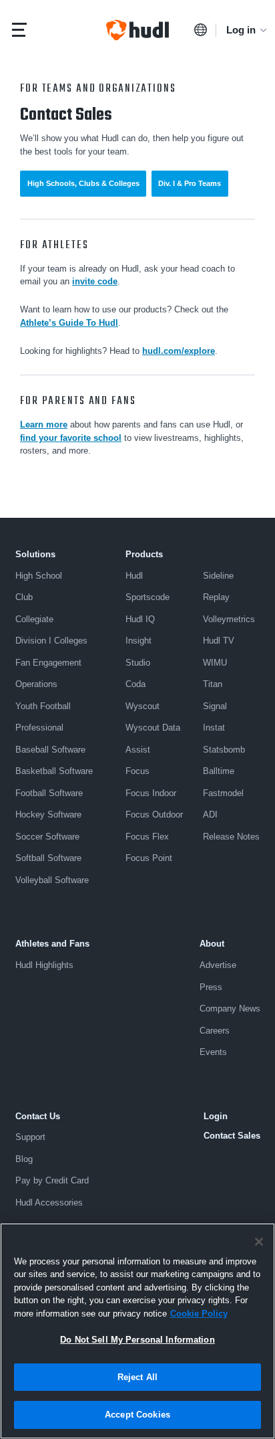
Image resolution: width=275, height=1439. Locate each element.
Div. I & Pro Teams (189, 183)
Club (24, 597)
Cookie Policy (199, 1314)
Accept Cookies (137, 1415)
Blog (24, 1159)
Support (30, 1137)
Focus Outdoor (154, 814)
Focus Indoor (150, 793)
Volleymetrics (229, 619)
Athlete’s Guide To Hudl (69, 323)
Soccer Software (47, 837)
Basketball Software (54, 771)
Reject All (137, 1377)
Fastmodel (223, 793)
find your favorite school (70, 438)
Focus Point (148, 858)
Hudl (134, 576)
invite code (94, 281)
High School (38, 576)
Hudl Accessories (49, 1202)
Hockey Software (48, 814)
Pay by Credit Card (52, 1180)
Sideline (218, 576)
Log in (241, 29)
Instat (214, 728)
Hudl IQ (140, 619)
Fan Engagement (48, 663)
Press (211, 987)
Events (213, 1052)
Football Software (49, 793)
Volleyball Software (52, 880)
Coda (135, 684)
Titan (212, 684)
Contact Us (37, 1116)
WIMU (215, 663)
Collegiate (34, 619)
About (212, 944)
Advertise (218, 965)
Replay (216, 597)
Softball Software (48, 858)
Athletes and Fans (52, 944)
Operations (36, 684)
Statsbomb (224, 750)
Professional (39, 728)
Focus (137, 771)
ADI (210, 814)
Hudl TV (218, 641)
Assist (137, 750)
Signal (215, 706)
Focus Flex (147, 837)
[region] (137, 1331)
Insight (138, 641)
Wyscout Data (152, 728)
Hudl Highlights (44, 965)
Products (144, 554)
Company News (230, 1008)
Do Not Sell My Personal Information (137, 1340)
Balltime (218, 771)
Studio (137, 663)
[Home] (137, 30)
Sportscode (147, 597)
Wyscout (142, 706)
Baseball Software (50, 750)
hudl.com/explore (178, 351)
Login (216, 1116)
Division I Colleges (51, 641)
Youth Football (43, 706)
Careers (215, 1031)
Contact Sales (232, 1136)
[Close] (259, 1241)
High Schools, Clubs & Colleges (83, 183)
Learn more (43, 424)
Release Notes (231, 837)
